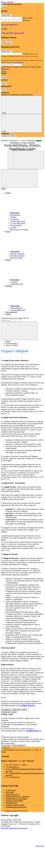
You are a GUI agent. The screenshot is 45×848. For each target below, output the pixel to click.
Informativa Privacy (13, 794)
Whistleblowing (11, 803)
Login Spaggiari (18, 62)
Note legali (10, 792)
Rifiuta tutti (20, 710)
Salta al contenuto (7, 2)
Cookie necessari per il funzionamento (15, 737)
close (3, 189)
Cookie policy (11, 790)
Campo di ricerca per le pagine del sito (15, 318)
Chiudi (4, 78)
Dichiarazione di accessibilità (16, 799)
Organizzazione (11, 343)
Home (8, 341)
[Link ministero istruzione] (11, 4)
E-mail (25, 54)
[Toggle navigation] (19, 178)
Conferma (12, 136)
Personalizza (6, 710)
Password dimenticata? (9, 24)
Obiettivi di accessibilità (14, 801)
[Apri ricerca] (26, 160)
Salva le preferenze (18, 745)
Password (26, 20)
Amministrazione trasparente (16, 807)
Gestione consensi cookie (15, 805)
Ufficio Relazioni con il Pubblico (18, 797)
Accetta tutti (9, 712)
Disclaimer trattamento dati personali (14, 828)
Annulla (4, 136)
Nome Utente (28, 18)
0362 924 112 (14, 767)
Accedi (4, 6)
